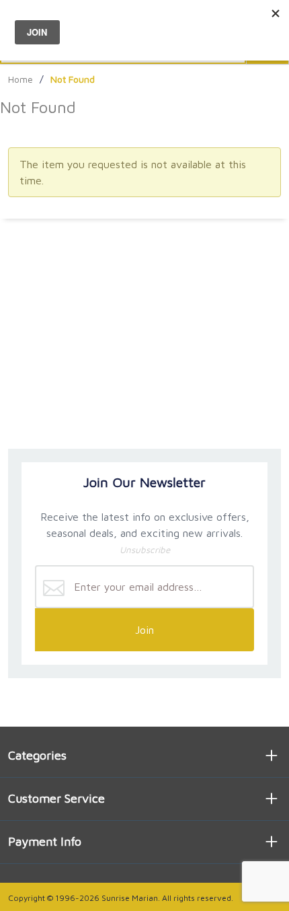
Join (144, 630)
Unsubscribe (145, 549)
